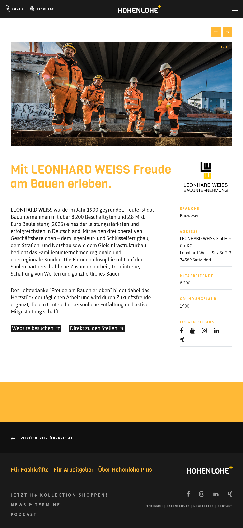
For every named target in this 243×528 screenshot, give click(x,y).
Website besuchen (32, 328)
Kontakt (225, 506)
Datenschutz (178, 506)
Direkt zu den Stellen (93, 328)
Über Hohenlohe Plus (125, 469)
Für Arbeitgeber (73, 469)
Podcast (24, 514)
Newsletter (203, 506)
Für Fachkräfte (30, 469)
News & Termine (36, 505)
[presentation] (216, 32)
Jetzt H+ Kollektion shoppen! (59, 495)
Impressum (154, 506)
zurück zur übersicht (46, 438)
